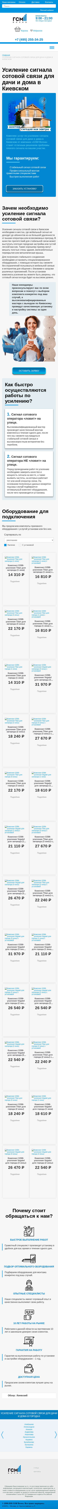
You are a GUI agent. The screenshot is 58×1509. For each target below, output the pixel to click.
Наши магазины (8, 2)
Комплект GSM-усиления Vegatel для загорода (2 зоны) (16, 1054)
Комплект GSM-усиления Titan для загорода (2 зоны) (16, 729)
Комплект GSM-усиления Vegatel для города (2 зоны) (42, 1160)
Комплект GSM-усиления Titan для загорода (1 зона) (16, 567)
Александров (29, 1427)
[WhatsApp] (43, 1478)
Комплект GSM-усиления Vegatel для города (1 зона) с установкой (43, 948)
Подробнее (15, 581)
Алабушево (29, 1424)
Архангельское (29, 1437)
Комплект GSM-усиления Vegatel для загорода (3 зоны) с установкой (43, 678)
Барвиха (29, 1447)
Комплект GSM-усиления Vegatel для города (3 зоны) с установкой (15, 948)
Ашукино (29, 1440)
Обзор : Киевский (17, 1395)
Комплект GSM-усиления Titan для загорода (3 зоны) (16, 621)
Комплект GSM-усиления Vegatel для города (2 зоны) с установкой (15, 1002)
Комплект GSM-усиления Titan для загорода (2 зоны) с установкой (43, 894)
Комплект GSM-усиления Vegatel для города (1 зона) (43, 1106)
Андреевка (29, 1432)
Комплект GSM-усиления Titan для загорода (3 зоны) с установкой (43, 840)
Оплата (22, 2)
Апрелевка (29, 1435)
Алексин (29, 1429)
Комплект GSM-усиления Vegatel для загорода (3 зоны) (16, 892)
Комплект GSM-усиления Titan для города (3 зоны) (16, 783)
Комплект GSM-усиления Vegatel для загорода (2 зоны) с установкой (43, 1002)
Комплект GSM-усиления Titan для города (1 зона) (16, 675)
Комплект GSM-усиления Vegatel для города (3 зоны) (15, 1160)
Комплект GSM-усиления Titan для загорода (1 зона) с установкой (43, 571)
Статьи (36, 1468)
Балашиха (29, 1445)
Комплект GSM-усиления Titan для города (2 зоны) (16, 1106)
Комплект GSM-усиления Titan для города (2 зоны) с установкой (43, 1056)
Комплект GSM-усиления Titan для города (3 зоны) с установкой (43, 732)
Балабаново (29, 1442)
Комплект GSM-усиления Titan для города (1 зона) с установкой (43, 624)
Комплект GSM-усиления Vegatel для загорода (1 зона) (43, 784)
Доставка (35, 2)
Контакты (49, 2)
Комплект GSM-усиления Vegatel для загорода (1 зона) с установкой (15, 840)
